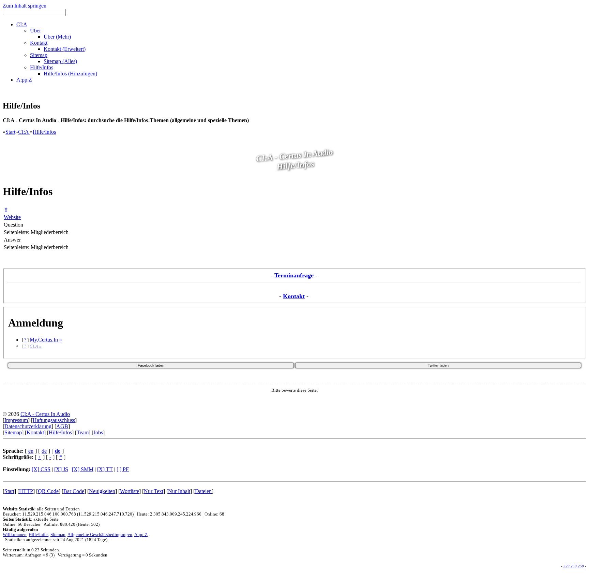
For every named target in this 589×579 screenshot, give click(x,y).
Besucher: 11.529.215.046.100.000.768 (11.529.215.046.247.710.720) (68, 514)
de (44, 451)
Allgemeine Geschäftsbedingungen (99, 534)
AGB (62, 426)
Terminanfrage (294, 275)
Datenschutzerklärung (27, 426)
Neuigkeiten (102, 491)
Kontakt (294, 296)
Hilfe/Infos (44, 132)
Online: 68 (214, 514)
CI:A (24, 132)
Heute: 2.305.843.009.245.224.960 (169, 514)
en (30, 451)
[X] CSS (41, 469)
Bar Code (73, 491)
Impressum (16, 420)
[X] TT (105, 469)
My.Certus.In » (46, 340)
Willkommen (15, 534)
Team (83, 432)
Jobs (98, 432)
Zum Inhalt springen (24, 6)
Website (12, 217)
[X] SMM (82, 469)
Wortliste (129, 491)
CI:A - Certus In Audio (45, 414)
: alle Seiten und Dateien (41, 509)
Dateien (203, 491)
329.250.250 (573, 566)
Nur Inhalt (179, 491)
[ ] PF (123, 469)
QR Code (48, 491)
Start (10, 132)
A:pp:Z (141, 534)
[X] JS (61, 469)
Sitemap (13, 432)
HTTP (26, 491)
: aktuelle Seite (31, 519)
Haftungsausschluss (54, 420)
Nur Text (153, 491)
